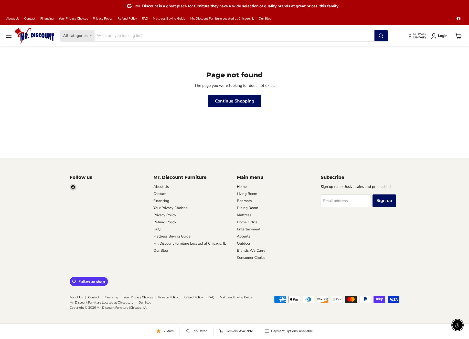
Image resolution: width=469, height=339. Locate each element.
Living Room (247, 193)
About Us (12, 19)
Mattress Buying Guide (169, 19)
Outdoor (243, 243)
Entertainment (248, 229)
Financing (47, 19)
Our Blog (265, 19)
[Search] (381, 36)
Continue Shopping (234, 101)
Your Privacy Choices (73, 19)
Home (242, 186)
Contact (29, 19)
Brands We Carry (251, 250)
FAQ (145, 19)
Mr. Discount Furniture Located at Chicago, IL (222, 19)
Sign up (384, 200)
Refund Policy (127, 19)
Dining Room (247, 207)
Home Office (247, 222)
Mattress (244, 215)
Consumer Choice (251, 257)
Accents (243, 236)
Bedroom (244, 200)
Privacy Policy (103, 19)
